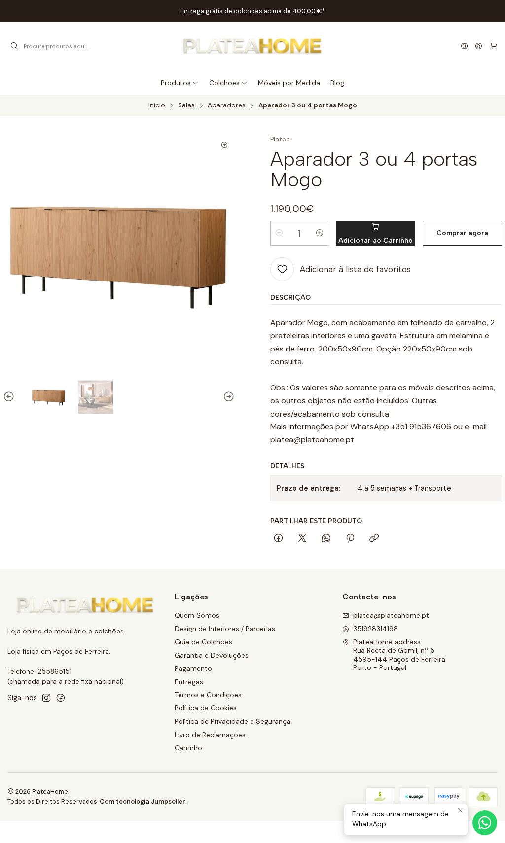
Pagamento (193, 668)
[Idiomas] (464, 46)
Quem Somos (197, 615)
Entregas (189, 681)
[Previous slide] (10, 397)
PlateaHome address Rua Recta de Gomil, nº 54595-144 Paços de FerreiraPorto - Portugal (399, 654)
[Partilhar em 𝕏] (302, 539)
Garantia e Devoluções (212, 655)
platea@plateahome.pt (391, 615)
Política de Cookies (206, 707)
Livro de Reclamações (210, 734)
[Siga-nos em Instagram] (46, 697)
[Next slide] (227, 397)
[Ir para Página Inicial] (252, 46)
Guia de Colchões (203, 641)
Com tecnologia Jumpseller (142, 801)
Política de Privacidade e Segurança (232, 721)
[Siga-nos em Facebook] (61, 697)
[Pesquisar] (14, 46)
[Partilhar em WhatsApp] (326, 539)
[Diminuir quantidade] (279, 233)
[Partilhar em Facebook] (278, 539)
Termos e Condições (208, 694)
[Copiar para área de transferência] (374, 539)
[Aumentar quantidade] (319, 233)
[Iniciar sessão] (478, 46)
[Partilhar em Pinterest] (350, 539)
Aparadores (227, 105)
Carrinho (188, 747)
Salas (186, 105)
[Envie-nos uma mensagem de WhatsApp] (484, 822)
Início (156, 105)
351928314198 (375, 628)
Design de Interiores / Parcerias (225, 628)
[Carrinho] (493, 46)
